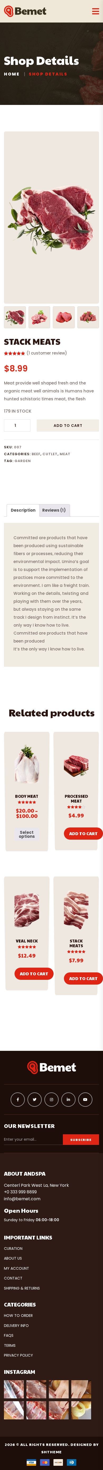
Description (23, 510)
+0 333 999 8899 (20, 1192)
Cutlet (50, 454)
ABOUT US (13, 1258)
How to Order (18, 1315)
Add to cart (68, 425)
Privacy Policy (18, 1355)
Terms (10, 1345)
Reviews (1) (54, 510)
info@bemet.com (22, 1199)
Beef (36, 454)
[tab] (23, 510)
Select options (27, 834)
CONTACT (13, 1278)
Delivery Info (16, 1325)
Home (12, 74)
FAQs (8, 1335)
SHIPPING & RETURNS (22, 1288)
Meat (65, 454)
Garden (23, 460)
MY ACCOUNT (16, 1268)
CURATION (13, 1248)
